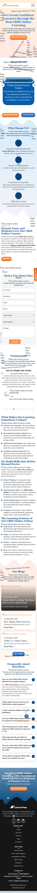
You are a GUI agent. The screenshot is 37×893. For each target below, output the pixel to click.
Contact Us (18, 842)
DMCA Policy (18, 860)
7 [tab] (23, 410)
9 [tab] (29, 410)
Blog (18, 839)
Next (34, 85)
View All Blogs (18, 654)
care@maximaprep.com (20, 881)
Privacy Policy (18, 850)
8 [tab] (26, 410)
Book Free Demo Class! (19, 37)
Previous (3, 85)
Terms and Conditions (18, 854)
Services (18, 836)
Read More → (10, 627)
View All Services (28, 115)
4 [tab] (13, 410)
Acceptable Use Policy (18, 857)
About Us (18, 833)
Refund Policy (18, 866)
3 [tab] (10, 410)
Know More (6, 258)
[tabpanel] (18, 384)
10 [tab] (32, 410)
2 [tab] (7, 410)
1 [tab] (4, 410)
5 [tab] (16, 410)
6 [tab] (20, 410)
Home (18, 830)
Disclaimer (18, 863)
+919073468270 (23, 874)
